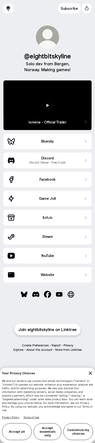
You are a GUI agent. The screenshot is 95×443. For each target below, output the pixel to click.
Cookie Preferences (35, 345)
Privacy (68, 345)
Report (56, 345)
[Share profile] (87, 8)
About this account (39, 350)
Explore (18, 350)
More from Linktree (68, 350)
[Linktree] (8, 8)
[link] (24, 294)
